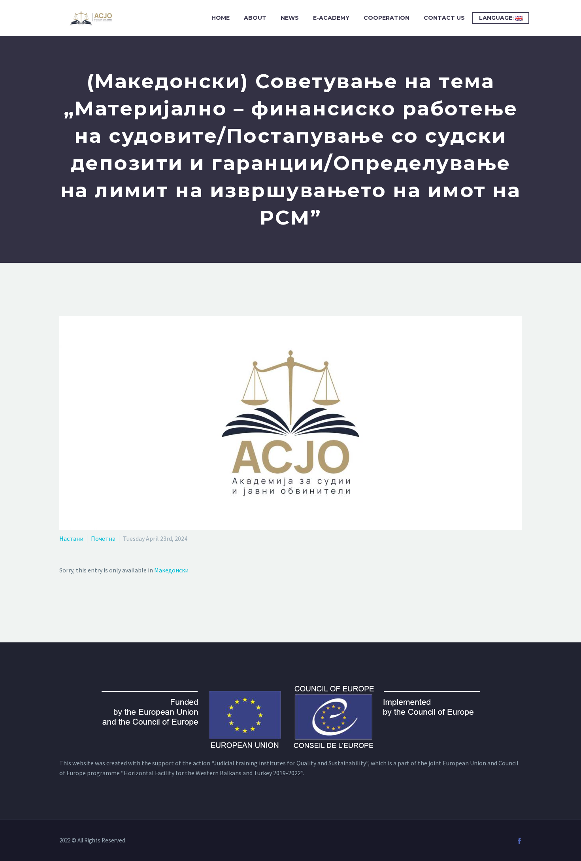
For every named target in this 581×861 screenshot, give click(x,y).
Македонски (171, 570)
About (255, 17)
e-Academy (331, 17)
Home (220, 17)
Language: (497, 17)
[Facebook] (519, 841)
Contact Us (444, 17)
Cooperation (386, 17)
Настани (71, 538)
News (290, 17)
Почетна (103, 538)
